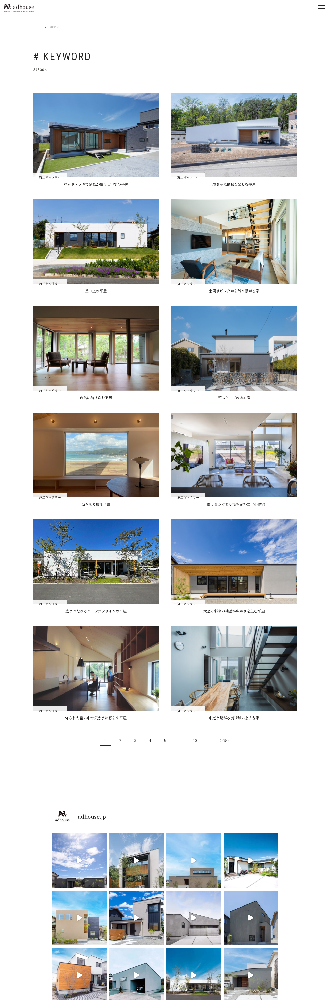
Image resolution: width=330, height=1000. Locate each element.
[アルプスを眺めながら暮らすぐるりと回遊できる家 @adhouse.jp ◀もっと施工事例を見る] (136, 918)
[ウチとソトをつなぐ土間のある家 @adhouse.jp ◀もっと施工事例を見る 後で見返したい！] (251, 918)
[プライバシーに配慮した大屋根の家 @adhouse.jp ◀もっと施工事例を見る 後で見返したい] (193, 918)
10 (195, 740)
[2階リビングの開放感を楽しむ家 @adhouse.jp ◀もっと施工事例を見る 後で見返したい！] (79, 918)
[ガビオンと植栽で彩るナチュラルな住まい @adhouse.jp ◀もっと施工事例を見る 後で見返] (136, 860)
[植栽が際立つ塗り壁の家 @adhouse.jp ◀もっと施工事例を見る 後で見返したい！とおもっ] (193, 860)
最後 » (225, 740)
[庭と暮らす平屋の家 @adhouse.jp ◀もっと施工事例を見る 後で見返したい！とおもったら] (251, 860)
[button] (322, 8)
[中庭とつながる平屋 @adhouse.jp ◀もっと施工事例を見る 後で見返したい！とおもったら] (79, 860)
